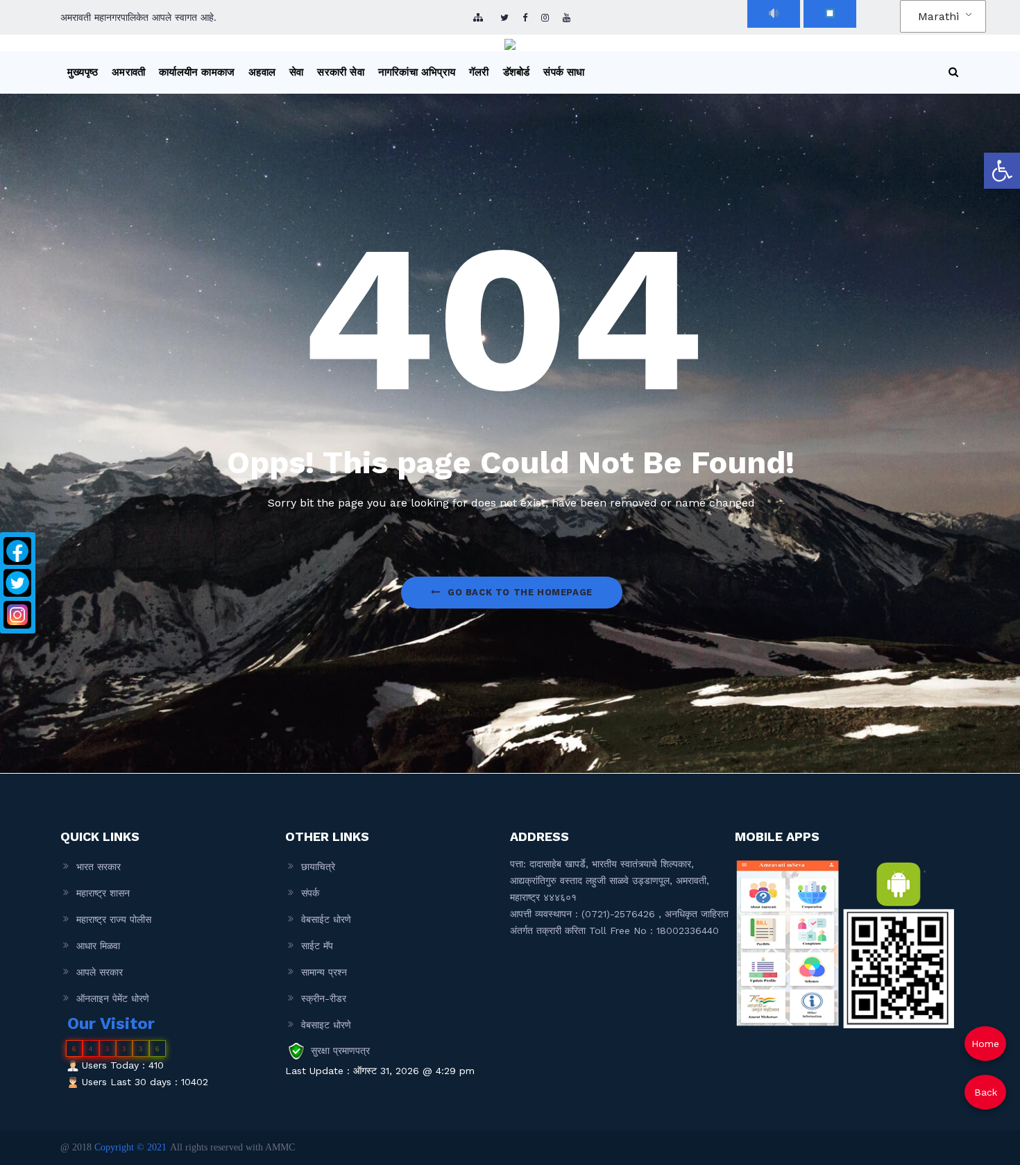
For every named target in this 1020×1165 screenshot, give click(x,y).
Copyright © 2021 (130, 1147)
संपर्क (310, 893)
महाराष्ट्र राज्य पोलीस (113, 919)
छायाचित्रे (318, 866)
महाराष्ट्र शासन (103, 893)
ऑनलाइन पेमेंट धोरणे (112, 998)
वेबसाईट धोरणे (326, 919)
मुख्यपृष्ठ (82, 72)
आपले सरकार (99, 972)
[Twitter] (17, 583)
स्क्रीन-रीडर (323, 998)
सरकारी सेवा (340, 72)
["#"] (504, 17)
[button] (1002, 171)
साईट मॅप (317, 945)
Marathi (938, 16)
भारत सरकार (98, 866)
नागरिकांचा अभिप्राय (416, 72)
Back (985, 1092)
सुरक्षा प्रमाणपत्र (340, 1050)
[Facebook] (17, 551)
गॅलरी (479, 72)
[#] (545, 17)
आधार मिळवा (98, 945)
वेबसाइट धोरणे (326, 1024)
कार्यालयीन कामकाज (197, 72)
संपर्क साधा (563, 72)
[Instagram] (17, 615)
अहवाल (261, 72)
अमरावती (128, 72)
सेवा (296, 72)
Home (985, 1043)
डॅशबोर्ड (516, 72)
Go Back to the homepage (520, 592)
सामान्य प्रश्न (324, 972)
